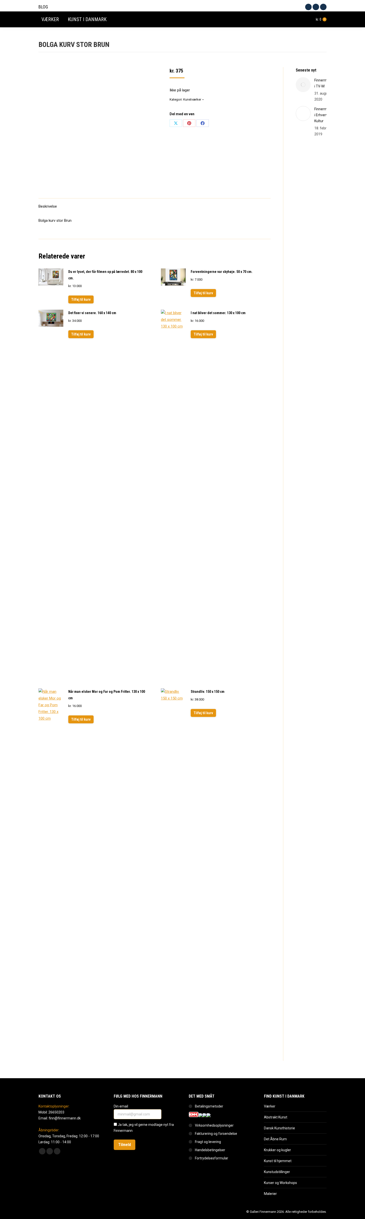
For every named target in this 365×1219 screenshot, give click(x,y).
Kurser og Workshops (280, 1183)
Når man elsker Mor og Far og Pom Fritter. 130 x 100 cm (106, 695)
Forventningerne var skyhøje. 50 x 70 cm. (222, 272)
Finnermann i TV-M (323, 83)
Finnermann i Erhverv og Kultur (323, 115)
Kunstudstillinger (277, 1172)
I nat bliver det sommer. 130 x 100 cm (218, 313)
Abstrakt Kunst (275, 1117)
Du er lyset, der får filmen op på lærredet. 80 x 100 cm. (105, 275)
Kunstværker (192, 99)
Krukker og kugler (277, 1150)
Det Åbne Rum (275, 1139)
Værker (269, 1106)
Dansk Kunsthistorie (279, 1128)
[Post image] (303, 84)
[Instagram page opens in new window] (316, 7)
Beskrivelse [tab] (47, 206)
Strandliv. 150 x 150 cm (207, 692)
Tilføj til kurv (81, 299)
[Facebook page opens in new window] (308, 7)
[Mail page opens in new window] (323, 7)
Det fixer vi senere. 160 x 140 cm (92, 313)
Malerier (270, 1194)
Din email (121, 1106)
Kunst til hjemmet (278, 1161)
